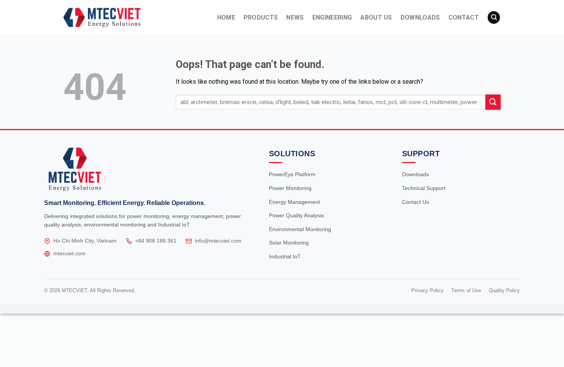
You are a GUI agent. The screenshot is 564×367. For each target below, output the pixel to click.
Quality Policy (504, 290)
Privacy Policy (427, 290)
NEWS (294, 17)
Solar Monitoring (289, 243)
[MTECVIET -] (115, 17)
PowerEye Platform (292, 174)
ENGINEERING (332, 17)
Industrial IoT (285, 256)
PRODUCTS (261, 17)
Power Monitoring (290, 188)
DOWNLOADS (420, 17)
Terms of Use (466, 290)
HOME (226, 17)
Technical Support (423, 188)
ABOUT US (376, 17)
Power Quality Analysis (296, 215)
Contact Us (415, 202)
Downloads (415, 174)
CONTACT (464, 17)
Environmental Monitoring (300, 229)
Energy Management (294, 202)
